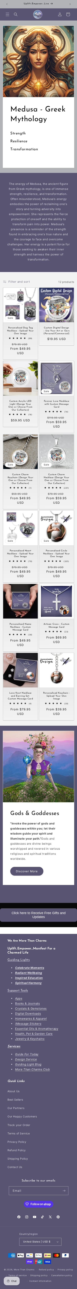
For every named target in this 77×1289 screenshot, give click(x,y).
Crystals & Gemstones (31, 1008)
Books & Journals (27, 1003)
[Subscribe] (64, 1190)
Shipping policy (39, 1275)
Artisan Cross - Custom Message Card (57, 625)
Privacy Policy (16, 1141)
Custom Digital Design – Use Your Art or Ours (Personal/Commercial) (56, 331)
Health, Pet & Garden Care (34, 1033)
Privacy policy (65, 1269)
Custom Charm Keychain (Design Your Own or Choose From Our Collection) (20, 478)
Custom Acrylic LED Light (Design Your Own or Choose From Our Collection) (20, 405)
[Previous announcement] (7, 4)
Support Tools (17, 990)
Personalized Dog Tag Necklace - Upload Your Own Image (20, 331)
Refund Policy (16, 1150)
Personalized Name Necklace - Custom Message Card (20, 627)
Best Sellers (15, 1099)
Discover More (27, 871)
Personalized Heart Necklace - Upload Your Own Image (20, 554)
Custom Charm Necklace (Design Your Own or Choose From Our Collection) (56, 478)
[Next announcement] (70, 4)
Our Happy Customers (22, 1116)
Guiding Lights (18, 960)
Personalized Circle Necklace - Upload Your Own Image (56, 554)
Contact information (40, 1281)
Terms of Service (18, 1133)
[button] (7, 14)
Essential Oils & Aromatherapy (36, 1028)
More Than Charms (24, 1269)
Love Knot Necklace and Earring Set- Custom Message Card (20, 696)
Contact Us (14, 1167)
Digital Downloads (28, 1013)
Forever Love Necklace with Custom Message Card (56, 404)
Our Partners (15, 1108)
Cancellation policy (61, 1275)
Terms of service (17, 1275)
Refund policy (46, 1269)
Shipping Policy (17, 1158)
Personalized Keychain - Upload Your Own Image (56, 696)
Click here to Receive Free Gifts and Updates (39, 915)
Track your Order (18, 1125)
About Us (13, 1091)
